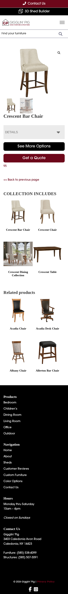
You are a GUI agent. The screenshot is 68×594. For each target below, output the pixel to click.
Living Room (11, 421)
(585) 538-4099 (27, 553)
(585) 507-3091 (28, 557)
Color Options (12, 481)
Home (7, 450)
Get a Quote (34, 158)
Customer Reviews (16, 469)
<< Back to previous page (21, 180)
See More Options (34, 146)
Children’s (10, 409)
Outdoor (9, 433)
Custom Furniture (15, 475)
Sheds (7, 462)
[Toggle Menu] (62, 22)
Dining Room (12, 415)
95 (5, 166)
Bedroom (9, 402)
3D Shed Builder (37, 11)
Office (7, 427)
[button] (59, 53)
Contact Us (11, 487)
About (7, 456)
